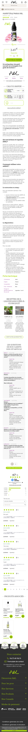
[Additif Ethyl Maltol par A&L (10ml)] (14, 31)
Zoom (14, 44)
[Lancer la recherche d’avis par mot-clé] (25, 505)
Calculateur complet (14, 108)
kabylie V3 (8, 316)
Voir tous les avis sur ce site (15, 485)
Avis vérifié (7, 512)
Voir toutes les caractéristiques (14, 80)
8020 (22, 96)
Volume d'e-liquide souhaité (10, 90)
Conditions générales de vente (12, 721)
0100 (15, 96)
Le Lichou (19, 316)
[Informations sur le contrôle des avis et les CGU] (22, 482)
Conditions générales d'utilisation (13, 724)
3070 (17, 96)
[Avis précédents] (2, 589)
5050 (20, 96)
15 (24, 589)
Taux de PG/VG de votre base (9, 96)
